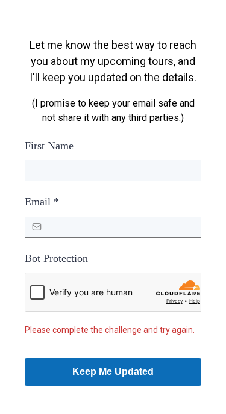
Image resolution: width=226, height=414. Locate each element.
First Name (49, 146)
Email (42, 202)
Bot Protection (56, 258)
